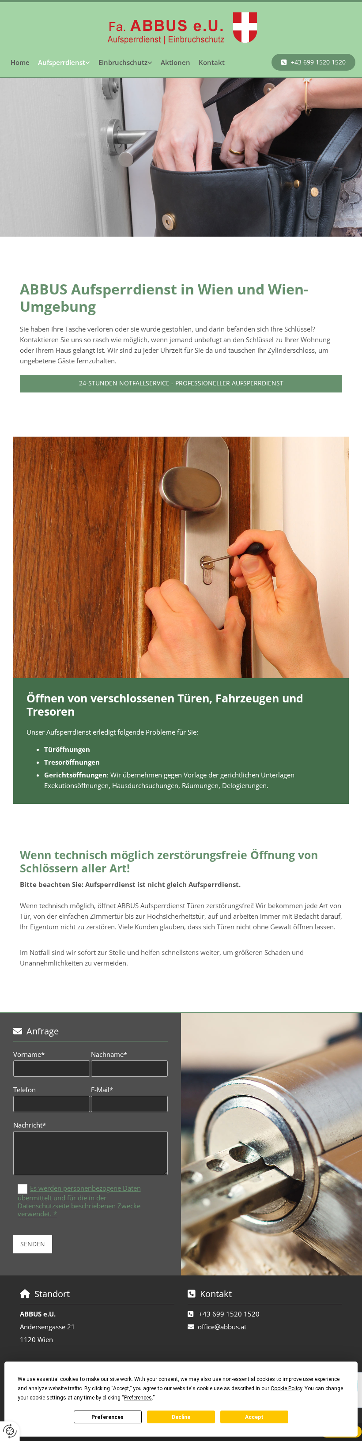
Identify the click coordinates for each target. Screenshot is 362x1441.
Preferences (107, 1417)
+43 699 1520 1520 (229, 1313)
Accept (254, 1417)
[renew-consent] (10, 1431)
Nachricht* (29, 1125)
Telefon (24, 1090)
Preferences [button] (138, 1398)
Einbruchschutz (122, 62)
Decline (181, 1417)
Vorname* (29, 1054)
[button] (313, 62)
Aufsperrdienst (61, 62)
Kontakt (212, 62)
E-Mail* (102, 1090)
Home (20, 62)
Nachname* (109, 1054)
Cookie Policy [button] (286, 1388)
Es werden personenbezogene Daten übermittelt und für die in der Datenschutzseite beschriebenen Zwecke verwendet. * (79, 1201)
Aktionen (175, 62)
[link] (64, 62)
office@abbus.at (222, 1326)
